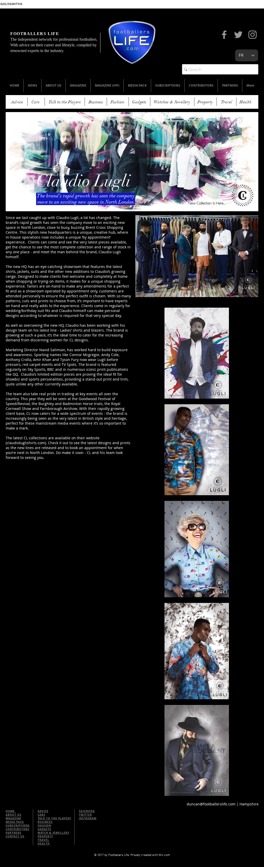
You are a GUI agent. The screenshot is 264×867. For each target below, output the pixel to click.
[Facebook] (224, 34)
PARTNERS (13, 833)
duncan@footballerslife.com (211, 804)
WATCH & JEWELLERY (53, 833)
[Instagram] (252, 34)
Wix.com (164, 855)
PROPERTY (45, 836)
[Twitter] (238, 34)
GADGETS (44, 829)
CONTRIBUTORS (17, 829)
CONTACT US (15, 836)
